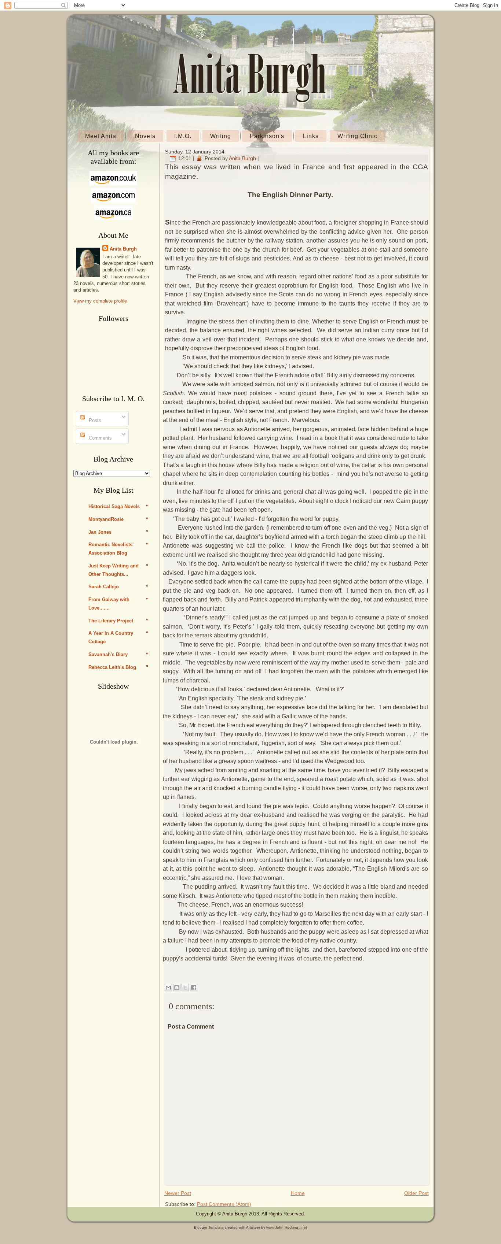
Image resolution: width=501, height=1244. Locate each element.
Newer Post (177, 1193)
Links (311, 136)
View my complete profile (100, 301)
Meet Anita (100, 136)
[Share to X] (185, 987)
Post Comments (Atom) (224, 1204)
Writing (220, 136)
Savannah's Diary (108, 654)
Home (298, 1193)
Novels (145, 136)
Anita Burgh (123, 249)
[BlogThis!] (176, 987)
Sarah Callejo (103, 586)
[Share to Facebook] (193, 987)
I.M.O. (182, 136)
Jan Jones (99, 532)
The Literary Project (110, 620)
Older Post (416, 1193)
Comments (99, 438)
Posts (94, 420)
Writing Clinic (357, 136)
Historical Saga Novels (114, 506)
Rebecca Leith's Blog (112, 667)
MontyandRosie (106, 519)
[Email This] (168, 987)
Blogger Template (209, 1227)
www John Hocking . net (286, 1227)
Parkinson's (267, 136)
